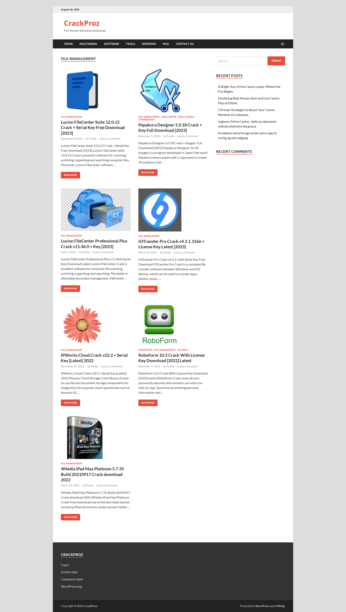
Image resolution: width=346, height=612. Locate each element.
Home (68, 43)
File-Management (71, 116)
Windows (149, 43)
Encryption (145, 350)
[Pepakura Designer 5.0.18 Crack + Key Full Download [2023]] (173, 92)
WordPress (262, 606)
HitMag (280, 606)
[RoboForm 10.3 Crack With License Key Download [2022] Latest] (173, 325)
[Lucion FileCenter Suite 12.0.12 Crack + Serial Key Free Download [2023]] (96, 92)
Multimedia (88, 43)
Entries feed (69, 572)
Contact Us (185, 43)
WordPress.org (71, 586)
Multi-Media (169, 116)
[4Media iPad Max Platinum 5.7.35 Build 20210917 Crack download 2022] (96, 439)
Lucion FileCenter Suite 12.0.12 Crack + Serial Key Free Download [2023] (93, 127)
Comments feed (72, 579)
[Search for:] (250, 60)
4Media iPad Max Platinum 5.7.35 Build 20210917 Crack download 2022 (92, 474)
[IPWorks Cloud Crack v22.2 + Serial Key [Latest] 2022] (96, 325)
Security (183, 350)
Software (111, 43)
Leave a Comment (110, 138)
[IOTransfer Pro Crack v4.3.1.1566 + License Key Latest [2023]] (173, 211)
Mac (166, 43)
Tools (130, 43)
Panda (93, 138)
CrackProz (82, 23)
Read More (69, 174)
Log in (65, 565)
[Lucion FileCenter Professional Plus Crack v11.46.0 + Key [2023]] (96, 211)
